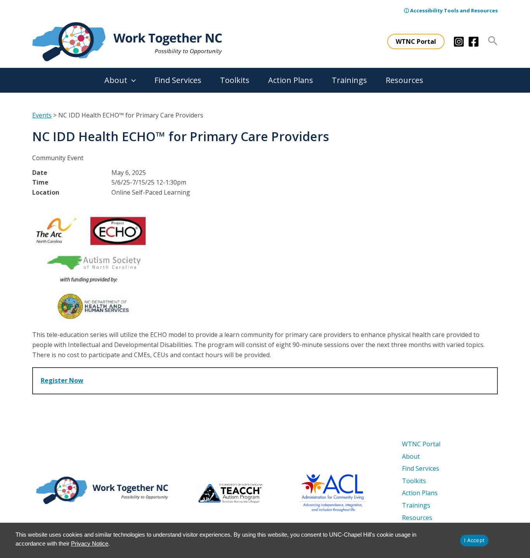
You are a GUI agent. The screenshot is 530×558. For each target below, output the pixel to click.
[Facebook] (473, 41)
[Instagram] (458, 41)
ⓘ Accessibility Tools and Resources (451, 10)
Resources (404, 80)
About (115, 80)
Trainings (349, 80)
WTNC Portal (421, 444)
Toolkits (234, 80)
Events (42, 115)
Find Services (177, 80)
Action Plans (290, 80)
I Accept (474, 540)
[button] (416, 41)
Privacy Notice (89, 543)
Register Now (62, 380)
